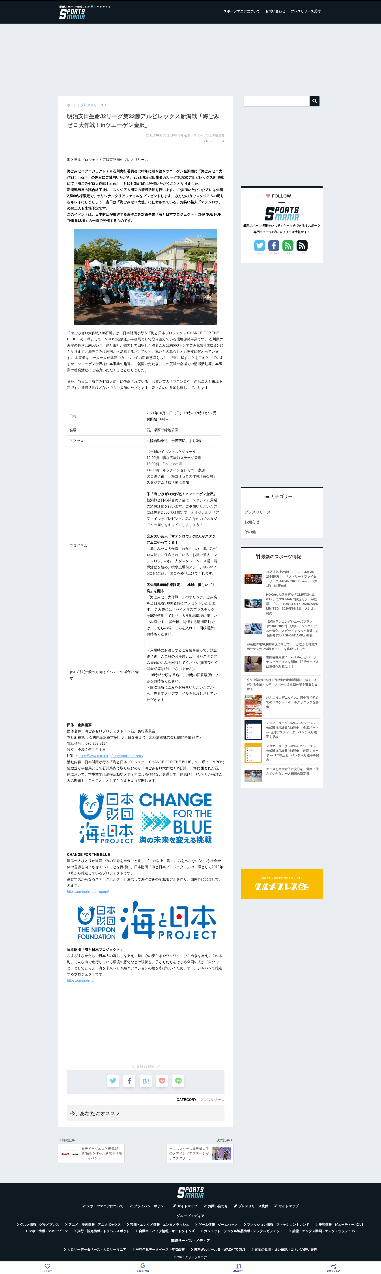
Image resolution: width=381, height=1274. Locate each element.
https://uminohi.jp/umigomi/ (88, 891)
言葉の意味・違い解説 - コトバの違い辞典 (286, 1249)
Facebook (274, 253)
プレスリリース (212, 1100)
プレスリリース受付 (306, 11)
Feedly (288, 253)
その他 (250, 532)
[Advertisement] (190, 58)
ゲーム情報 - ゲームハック (218, 1224)
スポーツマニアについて (242, 11)
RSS (302, 253)
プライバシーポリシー (150, 1206)
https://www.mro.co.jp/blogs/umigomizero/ (110, 756)
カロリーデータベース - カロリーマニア (96, 1249)
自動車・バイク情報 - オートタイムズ (167, 1231)
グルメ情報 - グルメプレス (39, 1224)
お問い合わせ (275, 11)
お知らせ (252, 522)
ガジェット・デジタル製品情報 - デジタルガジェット (243, 1231)
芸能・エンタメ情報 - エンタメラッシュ (159, 1224)
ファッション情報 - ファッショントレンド (278, 1224)
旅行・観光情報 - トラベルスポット (103, 1231)
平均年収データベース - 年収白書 (160, 1249)
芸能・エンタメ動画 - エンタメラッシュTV (323, 1231)
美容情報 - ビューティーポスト (341, 1224)
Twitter (259, 253)
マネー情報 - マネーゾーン (48, 1231)
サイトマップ (187, 1206)
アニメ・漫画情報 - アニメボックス (94, 1224)
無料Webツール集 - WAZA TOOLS (219, 1249)
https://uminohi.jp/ (80, 980)
